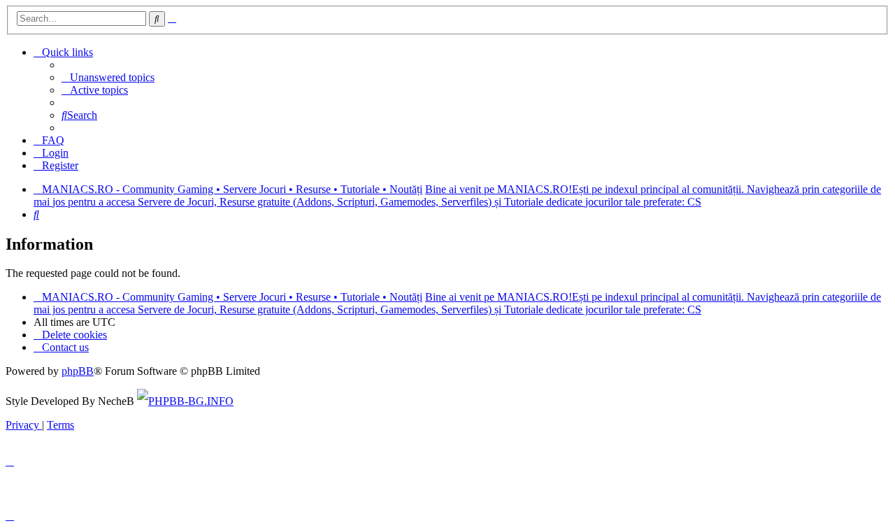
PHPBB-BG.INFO (191, 401)
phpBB (78, 371)
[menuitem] (108, 77)
